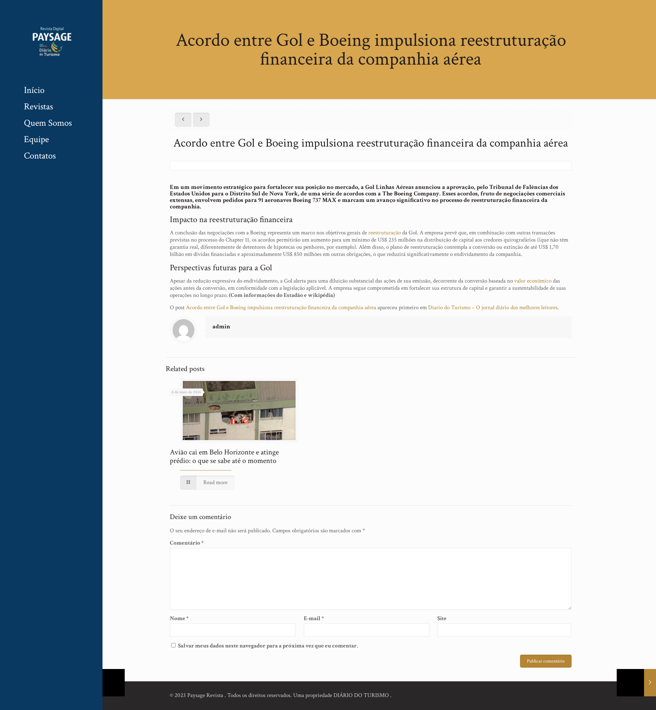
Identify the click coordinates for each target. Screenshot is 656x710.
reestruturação (384, 232)
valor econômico (532, 281)
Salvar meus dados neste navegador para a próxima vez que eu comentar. (268, 646)
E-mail (314, 618)
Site (442, 618)
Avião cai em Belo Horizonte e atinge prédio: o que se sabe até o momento (224, 456)
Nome (179, 618)
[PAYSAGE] (51, 41)
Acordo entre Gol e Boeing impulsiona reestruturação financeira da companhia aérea (281, 307)
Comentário (187, 543)
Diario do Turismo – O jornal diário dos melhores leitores (493, 307)
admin (221, 326)
